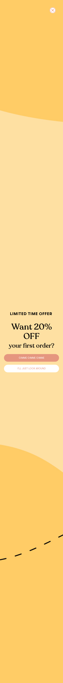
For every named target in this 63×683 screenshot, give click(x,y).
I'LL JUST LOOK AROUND (31, 368)
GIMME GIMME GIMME (31, 358)
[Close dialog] (52, 10)
